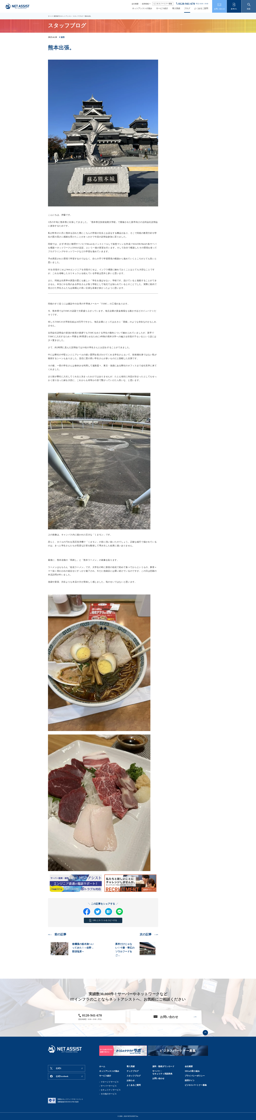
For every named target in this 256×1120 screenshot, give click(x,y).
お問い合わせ (158, 1078)
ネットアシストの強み (142, 8)
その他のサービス (109, 1094)
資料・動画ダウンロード (163, 1066)
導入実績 (176, 8)
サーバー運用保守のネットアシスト (59, 16)
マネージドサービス (110, 1082)
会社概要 (135, 4)
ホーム (102, 1066)
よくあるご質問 (201, 8)
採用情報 (145, 4)
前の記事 (60, 934)
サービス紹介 (162, 8)
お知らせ (131, 1080)
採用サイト (190, 1080)
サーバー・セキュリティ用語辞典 (162, 1072)
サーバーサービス (109, 1086)
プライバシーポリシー (195, 1076)
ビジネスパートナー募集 (162, 4)
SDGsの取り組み (192, 1071)
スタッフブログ (78, 16)
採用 (63, 37)
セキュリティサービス (111, 1090)
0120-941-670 (186, 3)
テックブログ (133, 1071)
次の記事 (146, 934)
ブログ (187, 8)
